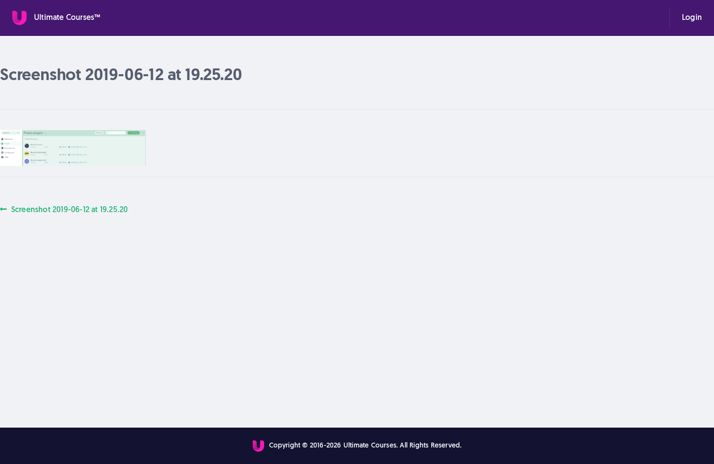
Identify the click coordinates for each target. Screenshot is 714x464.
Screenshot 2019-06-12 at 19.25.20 (69, 209)
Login (692, 18)
